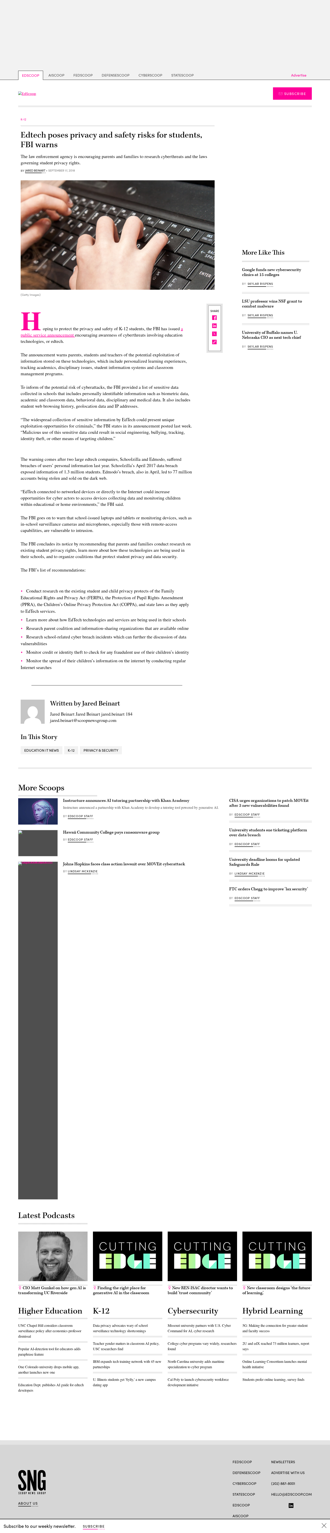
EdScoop (30, 75)
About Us (28, 1503)
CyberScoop (150, 75)
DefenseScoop (116, 75)
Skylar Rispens (260, 284)
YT (306, 1504)
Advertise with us (288, 1472)
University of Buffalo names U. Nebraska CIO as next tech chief (271, 335)
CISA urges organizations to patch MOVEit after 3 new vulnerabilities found (269, 803)
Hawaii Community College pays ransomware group (112, 832)
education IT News (41, 750)
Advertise (298, 75)
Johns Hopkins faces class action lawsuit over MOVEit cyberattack (124, 864)
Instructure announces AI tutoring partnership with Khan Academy (126, 800)
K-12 (71, 750)
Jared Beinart (35, 170)
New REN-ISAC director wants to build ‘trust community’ (200, 1290)
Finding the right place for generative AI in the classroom (121, 1290)
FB (273, 1504)
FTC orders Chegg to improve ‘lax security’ (268, 889)
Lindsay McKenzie (83, 871)
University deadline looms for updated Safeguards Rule (264, 862)
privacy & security (101, 750)
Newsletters (283, 1461)
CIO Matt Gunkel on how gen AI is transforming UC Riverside (52, 1290)
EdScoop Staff (80, 816)
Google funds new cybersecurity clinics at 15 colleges (271, 272)
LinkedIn (291, 1504)
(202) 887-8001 (283, 1483)
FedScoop (83, 75)
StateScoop (182, 75)
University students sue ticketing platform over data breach (268, 832)
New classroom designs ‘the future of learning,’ (276, 1290)
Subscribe (295, 93)
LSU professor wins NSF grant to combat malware (272, 303)
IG (298, 1504)
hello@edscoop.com (291, 1494)
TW (282, 1504)
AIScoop (56, 75)
